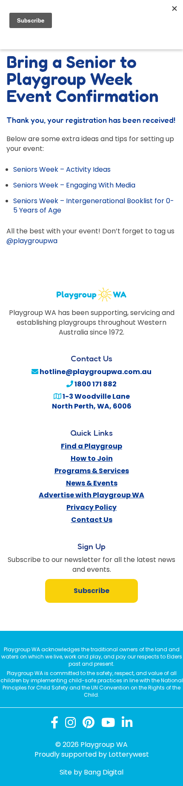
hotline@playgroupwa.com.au (95, 372)
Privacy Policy (91, 507)
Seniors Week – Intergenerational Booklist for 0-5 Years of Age (93, 206)
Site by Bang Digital (91, 772)
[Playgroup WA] (91, 290)
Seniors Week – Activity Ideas (62, 169)
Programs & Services (91, 471)
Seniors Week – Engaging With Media (74, 185)
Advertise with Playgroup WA (91, 495)
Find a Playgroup (91, 446)
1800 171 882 (95, 384)
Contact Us (91, 520)
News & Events (91, 483)
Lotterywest (129, 754)
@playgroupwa (31, 241)
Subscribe (91, 591)
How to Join (92, 458)
